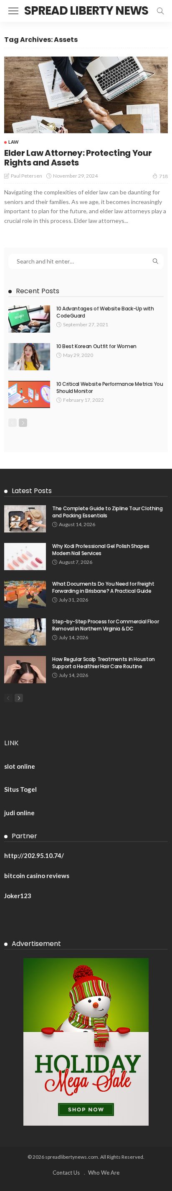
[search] (160, 11)
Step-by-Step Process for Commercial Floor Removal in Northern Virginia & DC (105, 625)
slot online (19, 766)
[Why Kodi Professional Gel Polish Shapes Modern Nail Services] (25, 556)
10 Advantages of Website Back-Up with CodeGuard (105, 312)
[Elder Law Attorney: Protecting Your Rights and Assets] (86, 95)
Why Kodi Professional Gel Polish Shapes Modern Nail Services (100, 550)
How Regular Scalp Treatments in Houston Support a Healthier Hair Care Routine (103, 663)
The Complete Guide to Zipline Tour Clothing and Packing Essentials (107, 512)
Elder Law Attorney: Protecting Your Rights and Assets (78, 157)
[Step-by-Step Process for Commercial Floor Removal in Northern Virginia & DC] (25, 632)
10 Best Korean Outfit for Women (96, 346)
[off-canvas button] (13, 11)
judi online (19, 812)
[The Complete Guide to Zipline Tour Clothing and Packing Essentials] (25, 518)
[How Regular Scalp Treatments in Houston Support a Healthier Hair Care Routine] (25, 669)
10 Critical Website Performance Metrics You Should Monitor (109, 387)
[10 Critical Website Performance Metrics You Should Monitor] (29, 394)
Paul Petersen (26, 176)
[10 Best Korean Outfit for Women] (29, 356)
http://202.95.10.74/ (34, 855)
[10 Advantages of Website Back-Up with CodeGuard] (29, 319)
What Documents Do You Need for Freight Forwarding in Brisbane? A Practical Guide (103, 587)
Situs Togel (20, 789)
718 (163, 176)
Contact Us (66, 1172)
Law (13, 142)
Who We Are (103, 1172)
